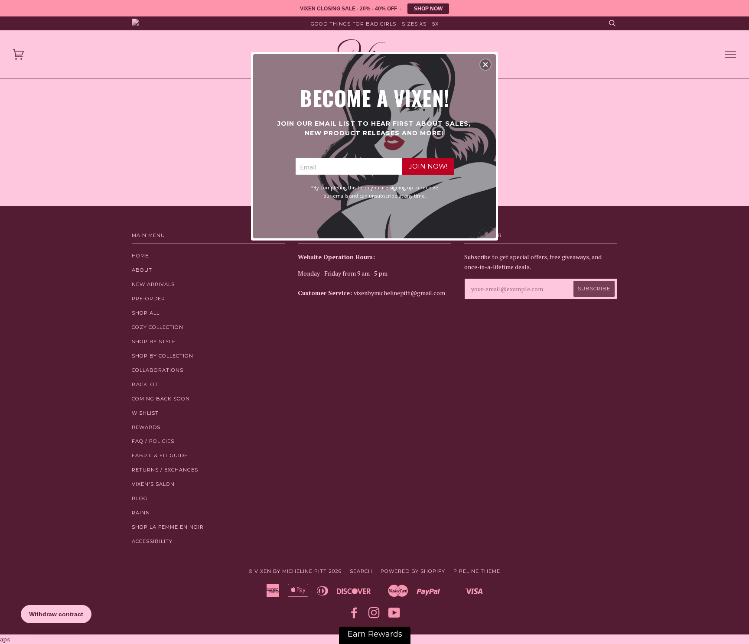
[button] (485, 64)
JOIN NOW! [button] (428, 166)
